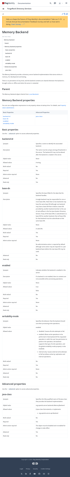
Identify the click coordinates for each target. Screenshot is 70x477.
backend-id (8, 53)
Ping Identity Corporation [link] (41, 459)
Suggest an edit (62, 14)
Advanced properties (11, 67)
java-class (8, 70)
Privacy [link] (28, 469)
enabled (7, 60)
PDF (67, 14)
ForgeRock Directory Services (19, 8)
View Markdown (65, 14)
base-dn (7, 57)
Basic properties (10, 50)
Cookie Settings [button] (45, 469)
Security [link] (35, 469)
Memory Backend (9, 40)
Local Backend (33, 94)
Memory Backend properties (13, 46)
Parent (7, 43)
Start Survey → (17, 24)
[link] (8, 3)
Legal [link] (21, 469)
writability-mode (10, 63)
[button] (61, 3)
